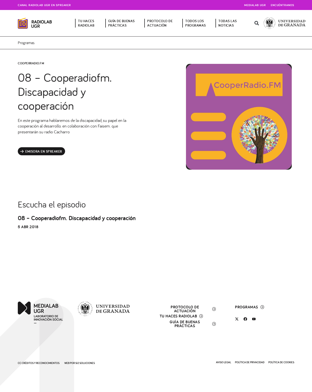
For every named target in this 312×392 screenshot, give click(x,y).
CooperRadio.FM (31, 63)
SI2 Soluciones (85, 363)
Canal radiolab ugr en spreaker (44, 5)
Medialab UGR (255, 5)
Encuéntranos (282, 5)
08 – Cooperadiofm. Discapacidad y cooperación (77, 218)
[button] (257, 23)
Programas (26, 42)
